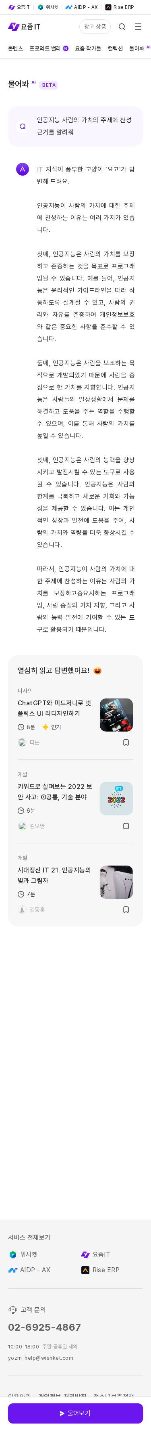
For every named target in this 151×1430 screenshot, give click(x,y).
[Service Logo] (24, 27)
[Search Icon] (122, 26)
